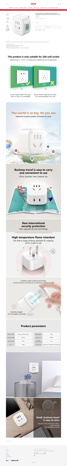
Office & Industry (43, 7)
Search (7, 449)
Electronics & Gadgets (53, 7)
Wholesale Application (9, 456)
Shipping (7, 453)
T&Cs (6, 452)
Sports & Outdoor (23, 7)
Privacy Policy (8, 455)
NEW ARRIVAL (11, 7)
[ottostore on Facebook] (34, 455)
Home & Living (36, 7)
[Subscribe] (45, 452)
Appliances (30, 7)
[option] (33, 9)
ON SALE (16, 7)
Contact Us (7, 450)
